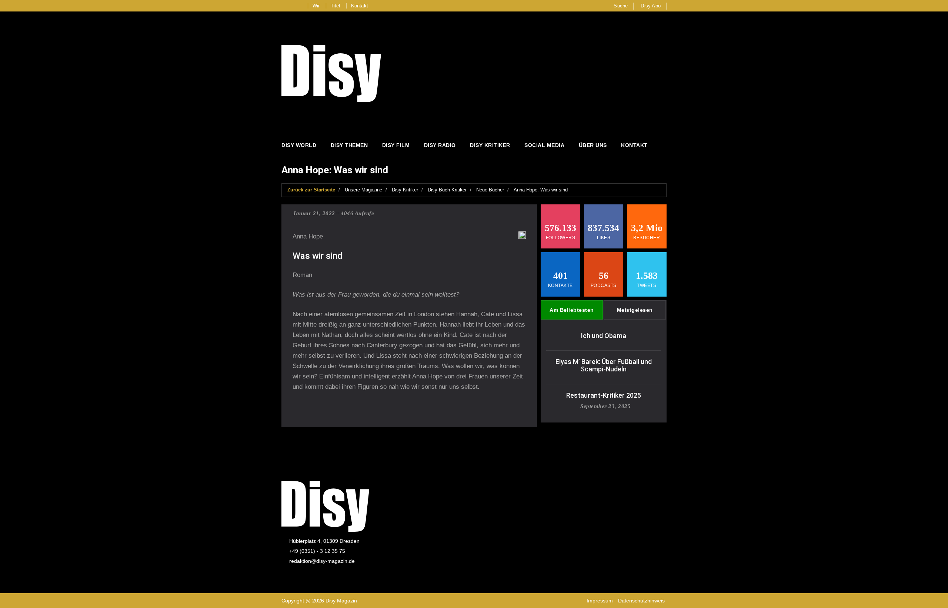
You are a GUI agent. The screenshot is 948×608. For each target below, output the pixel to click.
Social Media (544, 145)
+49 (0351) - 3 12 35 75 (317, 551)
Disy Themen (349, 145)
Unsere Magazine (363, 190)
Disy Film (396, 145)
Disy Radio (440, 145)
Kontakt (359, 6)
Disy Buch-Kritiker (447, 190)
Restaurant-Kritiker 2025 (603, 395)
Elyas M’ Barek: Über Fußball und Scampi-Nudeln (603, 365)
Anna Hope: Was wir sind (541, 190)
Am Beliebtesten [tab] (572, 310)
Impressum (600, 601)
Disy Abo (651, 6)
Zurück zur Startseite (311, 190)
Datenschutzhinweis (641, 601)
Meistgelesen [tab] (635, 310)
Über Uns (593, 145)
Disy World (298, 145)
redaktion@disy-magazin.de (322, 561)
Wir (316, 6)
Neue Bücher (490, 190)
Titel (335, 6)
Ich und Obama (603, 336)
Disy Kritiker (490, 145)
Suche (621, 6)
